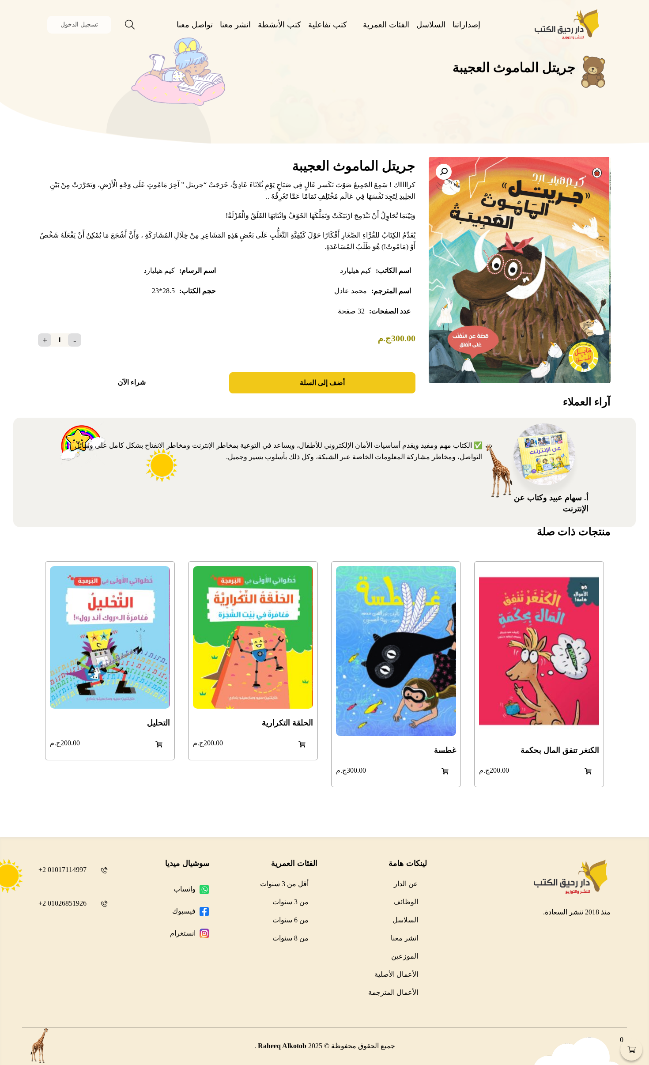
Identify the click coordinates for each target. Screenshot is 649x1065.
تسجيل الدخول (79, 24)
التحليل (158, 722)
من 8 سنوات (290, 938)
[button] (444, 172)
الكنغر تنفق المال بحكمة (560, 750)
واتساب (185, 889)
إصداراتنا (466, 24)
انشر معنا (235, 24)
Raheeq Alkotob (282, 1046)
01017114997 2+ (62, 869)
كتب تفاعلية (327, 24)
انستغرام (183, 933)
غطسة (445, 750)
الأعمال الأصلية (396, 974)
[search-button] (130, 25)
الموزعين (404, 956)
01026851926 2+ (62, 903)
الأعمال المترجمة (393, 992)
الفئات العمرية (386, 24)
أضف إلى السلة (322, 382)
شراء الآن (132, 382)
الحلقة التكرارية (287, 722)
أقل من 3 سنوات (284, 884)
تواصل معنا (195, 24)
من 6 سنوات (290, 920)
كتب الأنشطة (279, 24)
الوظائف (405, 902)
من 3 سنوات (290, 902)
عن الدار (406, 884)
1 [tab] (324, 821)
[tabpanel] (539, 674)
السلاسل (430, 24)
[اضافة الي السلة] (588, 771)
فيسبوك (184, 911)
